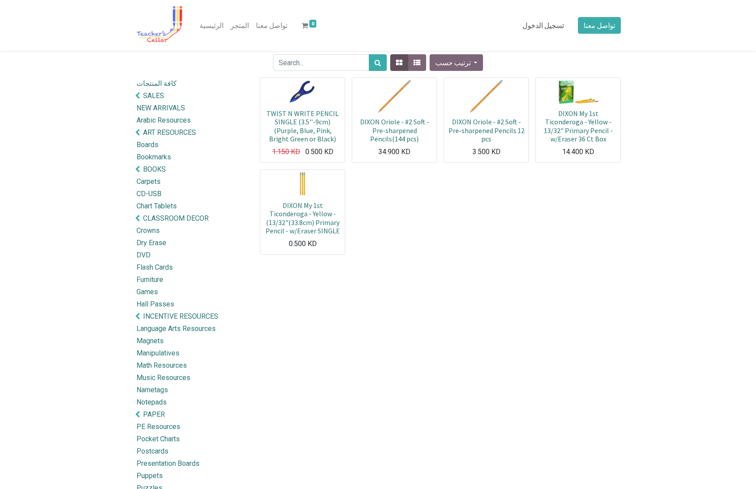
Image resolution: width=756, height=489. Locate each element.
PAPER (154, 414)
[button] (456, 62)
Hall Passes (155, 304)
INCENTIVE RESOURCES (180, 316)
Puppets (149, 475)
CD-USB (148, 194)
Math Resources (161, 365)
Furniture (149, 279)
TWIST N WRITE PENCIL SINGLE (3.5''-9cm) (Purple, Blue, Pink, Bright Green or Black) (302, 126)
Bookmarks (153, 157)
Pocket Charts (158, 439)
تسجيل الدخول (543, 25)
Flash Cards (154, 267)
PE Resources (158, 426)
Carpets (148, 181)
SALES (153, 95)
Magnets (150, 341)
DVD (143, 255)
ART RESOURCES (169, 132)
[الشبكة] (399, 62)
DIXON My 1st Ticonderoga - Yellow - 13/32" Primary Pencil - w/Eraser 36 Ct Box (578, 126)
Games (147, 292)
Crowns (148, 230)
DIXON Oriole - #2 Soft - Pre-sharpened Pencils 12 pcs (486, 130)
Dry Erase (151, 243)
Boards (147, 145)
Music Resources (163, 377)
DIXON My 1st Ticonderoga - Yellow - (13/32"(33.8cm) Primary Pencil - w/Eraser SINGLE (303, 218)
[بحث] (378, 62)
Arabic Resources (163, 120)
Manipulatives (157, 353)
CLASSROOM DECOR (176, 218)
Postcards (152, 451)
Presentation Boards (168, 463)
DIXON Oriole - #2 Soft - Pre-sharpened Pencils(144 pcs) (394, 130)
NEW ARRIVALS (160, 108)
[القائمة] (417, 62)
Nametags (152, 390)
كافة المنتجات (156, 83)
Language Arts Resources (176, 328)
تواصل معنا (599, 25)
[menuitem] (211, 25)
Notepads (151, 402)
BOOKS (154, 169)
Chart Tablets (156, 206)
